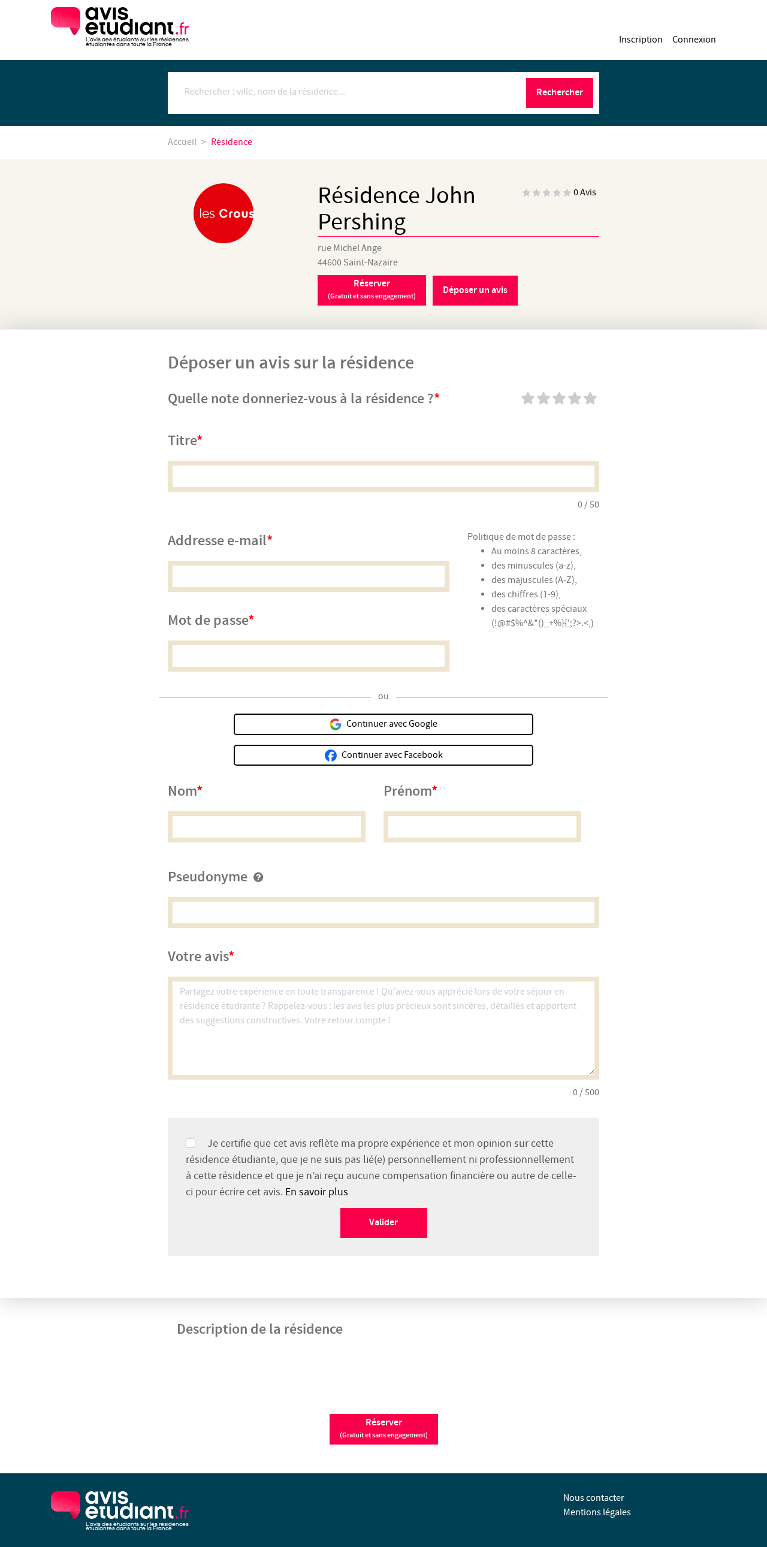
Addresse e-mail (217, 541)
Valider (383, 1222)
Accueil (182, 142)
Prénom (407, 791)
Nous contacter (593, 1498)
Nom (182, 791)
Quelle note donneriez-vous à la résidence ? (301, 399)
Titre (182, 441)
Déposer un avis (475, 290)
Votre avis (198, 956)
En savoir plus (316, 1192)
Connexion (694, 40)
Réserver (372, 289)
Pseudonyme (207, 877)
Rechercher (559, 92)
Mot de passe (208, 620)
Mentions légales (597, 1512)
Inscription (641, 40)
